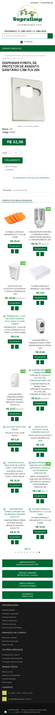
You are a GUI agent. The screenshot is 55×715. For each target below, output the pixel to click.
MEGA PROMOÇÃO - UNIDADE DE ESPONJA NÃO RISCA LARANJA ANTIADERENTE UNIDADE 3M (40, 481)
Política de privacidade (12, 628)
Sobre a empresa (9, 621)
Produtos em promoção (12, 662)
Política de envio (9, 617)
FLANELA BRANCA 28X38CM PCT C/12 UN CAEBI (40, 520)
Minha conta (7, 672)
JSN (11, 129)
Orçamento (12, 160)
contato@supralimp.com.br (29, 25)
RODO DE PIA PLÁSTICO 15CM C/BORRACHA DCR (40, 438)
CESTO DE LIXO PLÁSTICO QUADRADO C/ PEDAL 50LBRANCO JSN (15, 290)
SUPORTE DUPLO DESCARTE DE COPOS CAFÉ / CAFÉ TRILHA (14, 474)
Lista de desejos (11, 167)
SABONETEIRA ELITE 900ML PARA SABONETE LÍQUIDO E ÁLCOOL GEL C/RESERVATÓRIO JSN (40, 389)
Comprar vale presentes (12, 658)
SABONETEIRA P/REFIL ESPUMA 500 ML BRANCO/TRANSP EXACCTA (15, 524)
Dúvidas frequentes (10, 614)
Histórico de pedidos (11, 675)
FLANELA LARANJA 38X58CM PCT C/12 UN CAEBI (15, 234)
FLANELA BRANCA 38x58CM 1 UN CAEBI (40, 287)
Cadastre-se (46, 3)
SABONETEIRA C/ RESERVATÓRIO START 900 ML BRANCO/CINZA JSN (40, 344)
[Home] (3, 53)
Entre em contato (9, 638)
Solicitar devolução (10, 641)
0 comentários (19, 178)
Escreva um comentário (38, 178)
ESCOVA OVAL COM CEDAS (14, 434)
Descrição (7, 190)
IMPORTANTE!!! (8, 610)
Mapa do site (7, 645)
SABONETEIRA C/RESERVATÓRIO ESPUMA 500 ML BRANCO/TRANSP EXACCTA (15, 399)
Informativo (7, 682)
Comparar (9, 170)
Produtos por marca (10, 655)
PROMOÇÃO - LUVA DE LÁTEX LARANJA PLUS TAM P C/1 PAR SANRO (15, 330)
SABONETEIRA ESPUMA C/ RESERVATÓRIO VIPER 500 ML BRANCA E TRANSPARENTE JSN (40, 236)
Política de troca (9, 624)
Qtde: (4, 153)
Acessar (34, 3)
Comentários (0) (20, 190)
